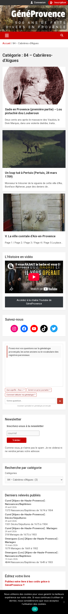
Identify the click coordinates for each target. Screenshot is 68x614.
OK (34, 609)
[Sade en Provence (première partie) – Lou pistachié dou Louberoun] (34, 86)
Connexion (40, 2)
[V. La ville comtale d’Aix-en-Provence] (34, 212)
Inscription (60, 2)
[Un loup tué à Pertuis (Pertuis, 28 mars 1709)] (34, 149)
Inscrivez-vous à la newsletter (25, 426)
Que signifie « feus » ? (15, 390)
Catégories (11, 473)
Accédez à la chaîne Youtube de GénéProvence (34, 302)
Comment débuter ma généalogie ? (20, 395)
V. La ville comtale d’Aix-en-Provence (30, 236)
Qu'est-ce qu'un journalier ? (39, 390)
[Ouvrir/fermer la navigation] (6, 35)
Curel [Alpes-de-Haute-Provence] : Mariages (31, 528)
